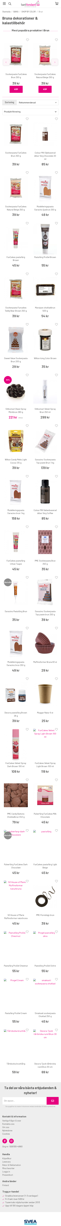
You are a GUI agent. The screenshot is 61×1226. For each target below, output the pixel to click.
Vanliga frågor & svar (11, 1120)
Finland (5, 1185)
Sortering (9, 102)
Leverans (6, 1161)
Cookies (6, 1134)
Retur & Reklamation (11, 1165)
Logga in (6, 1171)
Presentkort (7, 1175)
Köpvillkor (6, 1158)
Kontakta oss (8, 1124)
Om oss (5, 1127)
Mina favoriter (8, 1168)
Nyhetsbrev (7, 1130)
